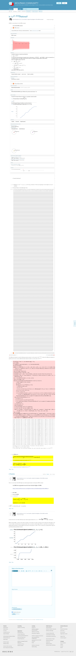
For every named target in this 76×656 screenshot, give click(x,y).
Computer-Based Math (50, 633)
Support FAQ (62, 636)
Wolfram (58, 651)
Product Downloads (63, 629)
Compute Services (6, 632)
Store (61, 627)
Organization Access (63, 633)
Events (61, 647)
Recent (53, 474)
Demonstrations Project (50, 638)
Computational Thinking (50, 634)
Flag (12, 469)
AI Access (5, 630)
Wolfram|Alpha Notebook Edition (9, 636)
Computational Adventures (51, 636)
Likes (51, 474)
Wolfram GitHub (20, 645)
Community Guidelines (19, 619)
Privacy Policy (66, 651)
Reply (10, 469)
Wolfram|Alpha (48, 627)
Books (33, 642)
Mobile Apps (5, 639)
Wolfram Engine (6, 642)
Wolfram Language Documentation (35, 629)
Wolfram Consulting (21, 627)
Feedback (74, 323)
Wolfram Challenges (49, 630)
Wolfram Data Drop (49, 640)
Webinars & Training (35, 631)
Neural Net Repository (21, 637)
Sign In (64, 3)
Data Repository (20, 632)
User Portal (62, 630)
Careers (61, 644)
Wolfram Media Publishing (50, 645)
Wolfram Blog (34, 646)
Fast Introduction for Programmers (35, 638)
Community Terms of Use (39, 619)
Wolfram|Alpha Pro (6, 637)
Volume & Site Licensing (7, 646)
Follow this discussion (16, 612)
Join (59, 3)
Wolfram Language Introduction (37, 635)
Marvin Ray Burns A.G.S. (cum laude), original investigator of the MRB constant (27, 19)
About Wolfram (63, 642)
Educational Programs (36, 633)
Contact (61, 645)
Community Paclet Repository (23, 635)
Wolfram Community (35, 645)
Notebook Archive (21, 643)
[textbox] (15, 16)
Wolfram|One (5, 627)
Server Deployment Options (8, 647)
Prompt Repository (21, 638)
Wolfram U (34, 627)
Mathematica (5, 629)
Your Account (62, 632)
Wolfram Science (49, 643)
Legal (62, 651)
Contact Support (63, 637)
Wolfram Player (6, 643)
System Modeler (6, 633)
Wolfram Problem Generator (51, 629)
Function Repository (21, 634)
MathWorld (48, 642)
